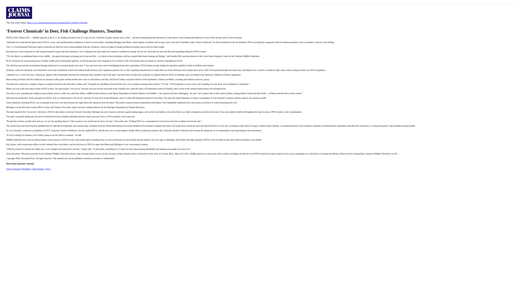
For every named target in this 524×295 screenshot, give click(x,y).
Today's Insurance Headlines (18, 169)
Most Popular (38, 169)
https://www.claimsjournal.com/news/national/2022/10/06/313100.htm (57, 23)
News (47, 169)
